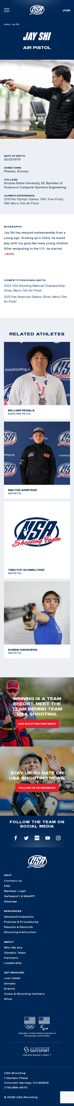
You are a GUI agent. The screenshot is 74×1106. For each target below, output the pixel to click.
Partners (11, 957)
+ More (9, 254)
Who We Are (13, 947)
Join (66, 10)
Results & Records (18, 927)
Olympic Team (15, 952)
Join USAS (12, 978)
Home (7, 24)
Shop (8, 998)
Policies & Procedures (21, 921)
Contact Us (13, 880)
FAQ (7, 885)
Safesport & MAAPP (19, 896)
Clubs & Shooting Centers (24, 993)
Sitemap (10, 901)
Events (9, 988)
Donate (9, 983)
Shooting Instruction (20, 932)
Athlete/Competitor (19, 916)
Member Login (15, 891)
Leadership (13, 962)
